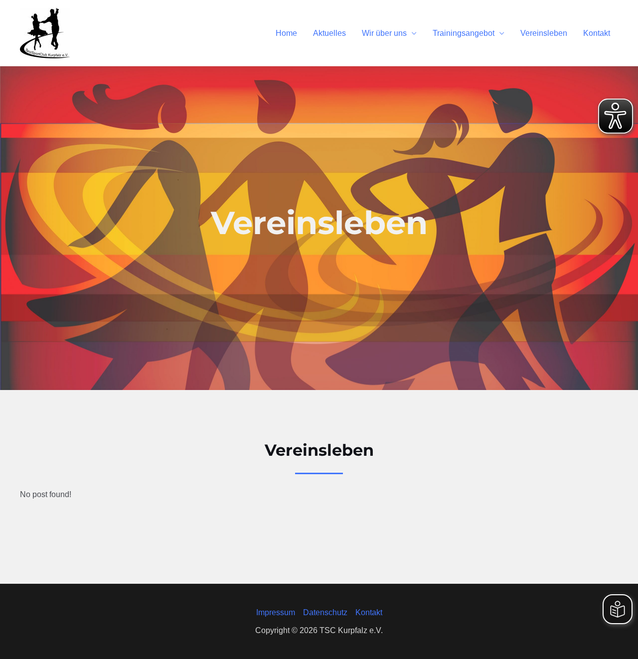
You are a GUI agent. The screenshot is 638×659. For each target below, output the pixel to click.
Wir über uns (384, 33)
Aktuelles (329, 33)
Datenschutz (325, 612)
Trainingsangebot (463, 33)
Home (286, 33)
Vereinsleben (543, 33)
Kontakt (596, 33)
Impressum (275, 612)
